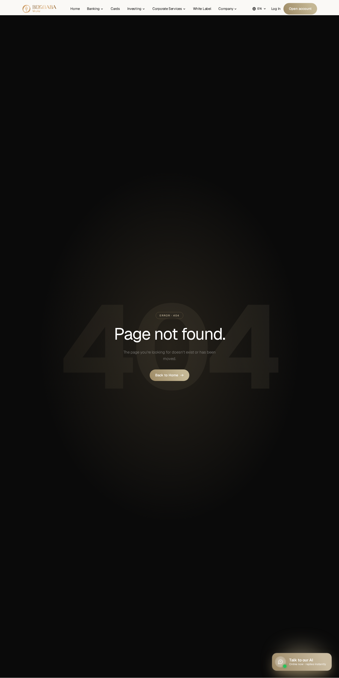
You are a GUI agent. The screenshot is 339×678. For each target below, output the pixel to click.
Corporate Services (167, 8)
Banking (93, 8)
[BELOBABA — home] (39, 8)
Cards (115, 8)
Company (225, 8)
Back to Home (166, 375)
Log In (276, 8)
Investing (134, 8)
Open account (300, 8)
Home (75, 8)
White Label (202, 8)
